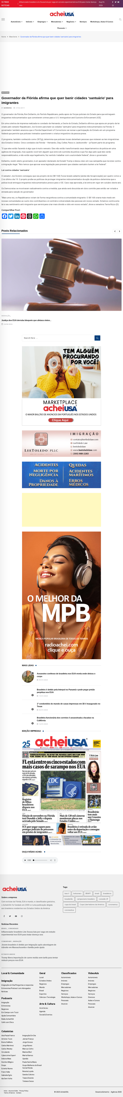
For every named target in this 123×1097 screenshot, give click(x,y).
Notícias (4, 992)
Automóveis (16, 22)
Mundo (42, 987)
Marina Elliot (27, 1052)
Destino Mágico (7, 1062)
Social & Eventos (45, 1015)
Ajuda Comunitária (8, 1016)
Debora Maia (6, 1059)
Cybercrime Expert (8, 1055)
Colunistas (7, 1031)
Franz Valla (5, 1072)
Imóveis (29, 22)
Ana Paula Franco (8, 1036)
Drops (3, 1065)
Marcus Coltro (27, 1049)
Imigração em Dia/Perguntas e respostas (17, 985)
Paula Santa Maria (29, 1062)
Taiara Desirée (28, 1078)
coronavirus (113, 904)
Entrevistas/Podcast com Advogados (16, 988)
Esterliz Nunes (7, 1069)
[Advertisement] (61, 60)
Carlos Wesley (6, 1049)
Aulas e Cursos (94, 1000)
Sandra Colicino (28, 1075)
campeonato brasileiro (86, 899)
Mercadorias (56, 22)
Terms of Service (9, 1093)
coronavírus (69, 910)
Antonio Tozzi (6, 1039)
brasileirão (69, 899)
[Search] (120, 19)
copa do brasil (70, 904)
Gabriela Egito (6, 1075)
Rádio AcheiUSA (7, 1019)
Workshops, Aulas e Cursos (101, 22)
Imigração (5, 316)
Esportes (42, 994)
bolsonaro (77, 893)
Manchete (13, 37)
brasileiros (107, 893)
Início (5, 1091)
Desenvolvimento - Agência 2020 (108, 1092)
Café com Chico (7, 1022)
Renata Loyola (27, 1071)
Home (3, 37)
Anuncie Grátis (13, 1091)
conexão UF (103, 899)
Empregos (42, 22)
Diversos (91, 997)
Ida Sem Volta (6, 1079)
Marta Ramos (27, 1055)
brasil (97, 893)
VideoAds (93, 973)
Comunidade (13, 928)
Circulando (5, 1052)
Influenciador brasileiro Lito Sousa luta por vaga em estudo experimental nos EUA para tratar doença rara (57, 3)
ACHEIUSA (8, 108)
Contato (18, 1093)
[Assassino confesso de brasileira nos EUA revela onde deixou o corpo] (28, 677)
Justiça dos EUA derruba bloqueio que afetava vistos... (26, 320)
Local (41, 977)
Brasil (4, 928)
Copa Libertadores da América (92, 904)
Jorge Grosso (27, 1042)
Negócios (70, 22)
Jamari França (28, 1039)
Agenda (42, 1011)
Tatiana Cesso (28, 1081)
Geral (42, 973)
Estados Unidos (8, 954)
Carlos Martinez (7, 1046)
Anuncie (64, 1004)
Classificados (68, 973)
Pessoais (61, 28)
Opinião (25, 1059)
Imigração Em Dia (29, 1036)
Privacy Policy (23, 1091)
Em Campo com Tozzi (9, 1012)
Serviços (83, 22)
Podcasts (6, 998)
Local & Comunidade (12, 973)
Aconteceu (43, 1008)
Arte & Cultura (47, 1003)
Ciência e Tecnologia (47, 997)
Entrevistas (5, 1006)
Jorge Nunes (27, 1046)
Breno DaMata (6, 1042)
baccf (67, 893)
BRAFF (88, 893)
